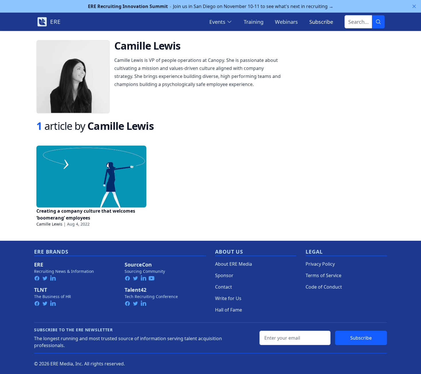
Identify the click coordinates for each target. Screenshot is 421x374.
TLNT (40, 289)
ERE (38, 264)
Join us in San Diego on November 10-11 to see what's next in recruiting (210, 6)
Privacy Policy (320, 264)
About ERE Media (233, 264)
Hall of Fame (228, 310)
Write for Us (228, 298)
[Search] (378, 21)
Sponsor (224, 275)
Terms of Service (323, 275)
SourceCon (138, 264)
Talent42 (135, 289)
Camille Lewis (49, 224)
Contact (223, 287)
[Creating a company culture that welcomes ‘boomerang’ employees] (91, 176)
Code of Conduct (324, 287)
